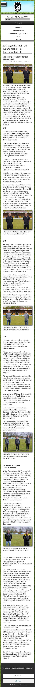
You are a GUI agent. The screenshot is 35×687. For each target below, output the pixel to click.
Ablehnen (18, 681)
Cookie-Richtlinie (14, 685)
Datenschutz (23, 685)
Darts (18, 37)
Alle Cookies (18, 676)
